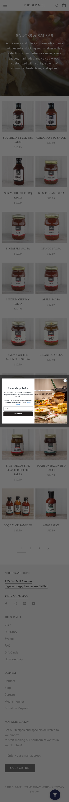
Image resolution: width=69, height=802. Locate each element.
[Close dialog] (65, 380)
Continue (18, 414)
